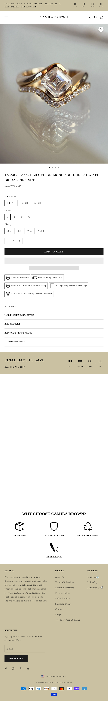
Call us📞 (92, 582)
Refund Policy (62, 599)
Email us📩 (93, 577)
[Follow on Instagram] (13, 668)
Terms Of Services (64, 582)
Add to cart (54, 252)
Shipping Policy (63, 604)
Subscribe (16, 659)
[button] (54, 261)
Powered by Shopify (63, 682)
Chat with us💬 (95, 588)
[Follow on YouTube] (27, 668)
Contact (59, 609)
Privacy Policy (62, 593)
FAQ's (58, 615)
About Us (60, 577)
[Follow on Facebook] (5, 668)
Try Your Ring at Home (67, 620)
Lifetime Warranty (64, 588)
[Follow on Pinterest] (20, 668)
